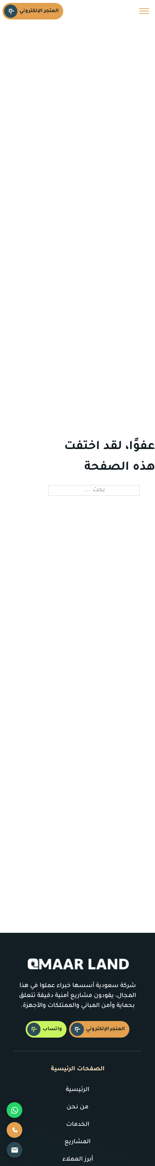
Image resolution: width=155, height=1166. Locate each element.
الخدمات (77, 1125)
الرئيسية (77, 1090)
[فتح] (144, 11)
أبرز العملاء (77, 1159)
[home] (107, 11)
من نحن (77, 1107)
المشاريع (77, 1142)
